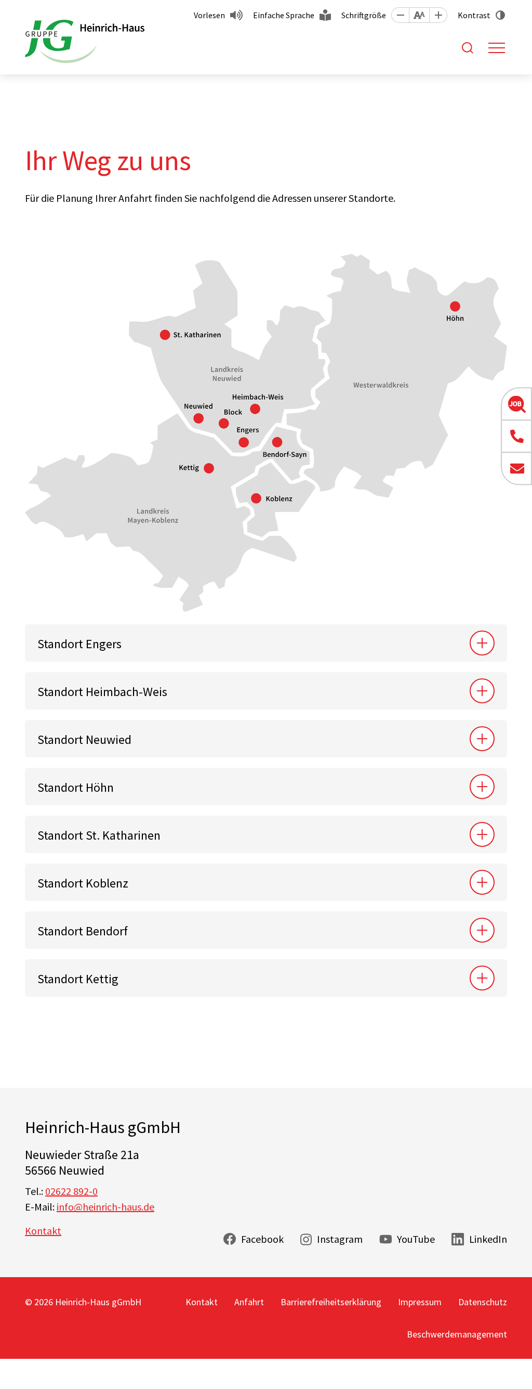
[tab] (266, 643)
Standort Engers (79, 644)
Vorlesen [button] (209, 15)
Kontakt (43, 1230)
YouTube (416, 1238)
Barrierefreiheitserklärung (331, 1302)
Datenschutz (482, 1302)
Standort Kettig (77, 979)
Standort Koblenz (82, 883)
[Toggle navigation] (496, 48)
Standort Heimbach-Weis (102, 692)
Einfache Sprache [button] (283, 15)
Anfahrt (249, 1302)
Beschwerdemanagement (457, 1334)
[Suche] (467, 48)
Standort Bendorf (82, 931)
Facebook (262, 1238)
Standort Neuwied (84, 739)
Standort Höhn (75, 787)
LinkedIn (488, 1238)
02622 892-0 (71, 1191)
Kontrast (474, 15)
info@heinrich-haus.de (105, 1206)
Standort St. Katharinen (99, 835)
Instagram (340, 1238)
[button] (400, 15)
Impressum (420, 1302)
